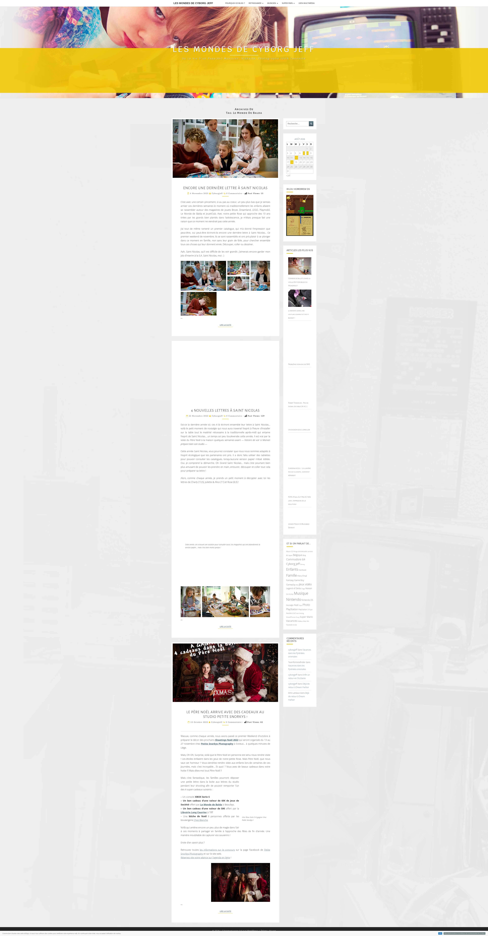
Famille (291, 575)
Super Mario (306, 616)
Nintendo (293, 599)
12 (296, 157)
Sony (297, 617)
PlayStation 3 (303, 609)
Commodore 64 (295, 559)
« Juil (288, 175)
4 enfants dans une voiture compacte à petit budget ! (298, 314)
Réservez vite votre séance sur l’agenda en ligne (205, 857)
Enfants (292, 569)
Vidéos (300, 621)
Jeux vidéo (305, 584)
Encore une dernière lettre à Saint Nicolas (225, 188)
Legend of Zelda (293, 588)
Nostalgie (290, 605)
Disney (302, 564)
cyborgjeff (217, 193)
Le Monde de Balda (211, 804)
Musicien (271, 3)
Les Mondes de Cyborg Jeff (193, 3)
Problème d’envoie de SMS (299, 364)
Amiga (295, 551)
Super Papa (287, 3)
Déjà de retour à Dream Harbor (298, 696)
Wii (308, 621)
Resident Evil (290, 613)
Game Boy (299, 580)
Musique (301, 593)
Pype (310, 609)
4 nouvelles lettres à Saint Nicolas (225, 410)
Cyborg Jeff (293, 564)
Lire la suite (226, 325)
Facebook (302, 570)
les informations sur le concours (217, 849)
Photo (306, 605)
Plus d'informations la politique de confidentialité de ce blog (464, 933)
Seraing (301, 613)
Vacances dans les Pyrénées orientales (299, 653)
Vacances (291, 621)
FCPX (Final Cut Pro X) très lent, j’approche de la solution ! (299, 500)
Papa (300, 605)
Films (300, 576)
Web (304, 621)
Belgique (297, 555)
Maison (309, 588)
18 (292, 162)
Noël (296, 605)
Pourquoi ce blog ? (235, 3)
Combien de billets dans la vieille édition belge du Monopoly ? (299, 282)
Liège (303, 589)
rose (297, 613)
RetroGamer (255, 3)
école (295, 625)
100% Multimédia (307, 3)
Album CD (289, 551)
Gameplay (290, 584)
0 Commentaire (234, 193)
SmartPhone (290, 617)
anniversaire (302, 551)
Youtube (289, 625)
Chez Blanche (201, 820)
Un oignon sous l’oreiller (299, 430)
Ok (440, 933)
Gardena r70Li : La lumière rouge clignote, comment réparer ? (299, 471)
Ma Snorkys (289, 594)
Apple (290, 555)
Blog (304, 555)
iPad (297, 585)
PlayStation (292, 609)
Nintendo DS (307, 600)
